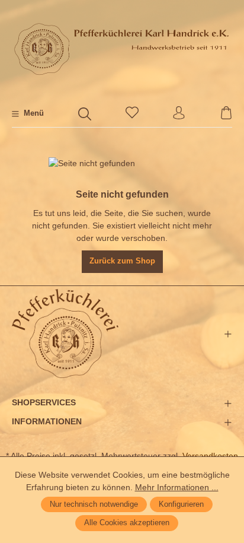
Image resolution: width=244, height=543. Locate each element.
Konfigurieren (181, 504)
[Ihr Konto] (178, 113)
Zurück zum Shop (122, 261)
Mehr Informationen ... (177, 487)
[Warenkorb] (226, 113)
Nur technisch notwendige (94, 504)
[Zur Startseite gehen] (122, 49)
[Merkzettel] (132, 113)
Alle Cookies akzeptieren (126, 523)
